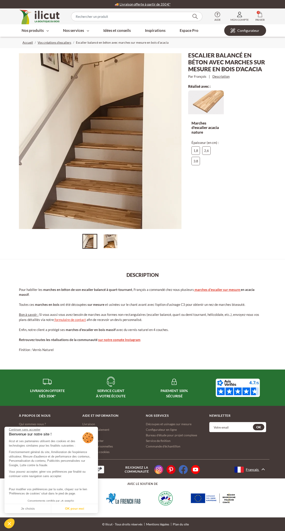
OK (258, 427)
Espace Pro (189, 30)
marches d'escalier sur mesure (217, 290)
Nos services (74, 30)
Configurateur (248, 30)
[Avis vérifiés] (238, 388)
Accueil (27, 42)
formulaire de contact (70, 320)
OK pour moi (74, 508)
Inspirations (155, 30)
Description (221, 76)
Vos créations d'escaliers (54, 42)
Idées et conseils (117, 30)
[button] (9, 523)
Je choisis (28, 508)
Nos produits (33, 30)
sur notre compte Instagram (119, 340)
